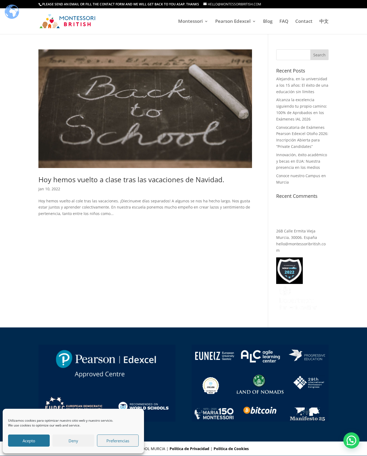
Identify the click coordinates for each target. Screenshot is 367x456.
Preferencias (117, 440)
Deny (73, 440)
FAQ (283, 21)
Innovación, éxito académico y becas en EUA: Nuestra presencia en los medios (301, 161)
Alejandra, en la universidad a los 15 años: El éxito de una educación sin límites (302, 85)
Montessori (190, 21)
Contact (303, 21)
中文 (324, 21)
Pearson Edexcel (233, 21)
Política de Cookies (231, 448)
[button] (351, 440)
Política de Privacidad (189, 448)
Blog (267, 21)
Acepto (29, 440)
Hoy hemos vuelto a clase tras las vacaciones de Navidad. (131, 179)
